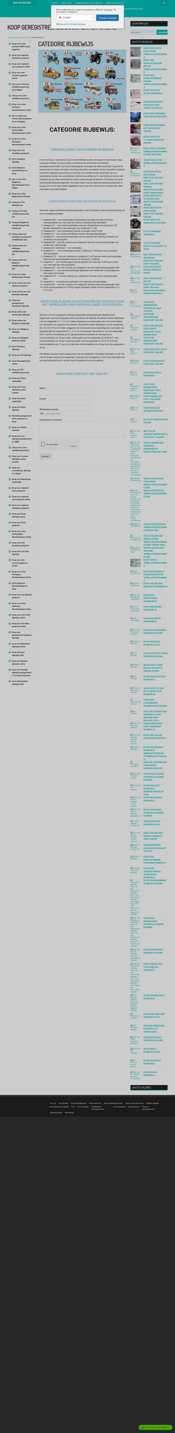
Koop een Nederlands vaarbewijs (21, 480)
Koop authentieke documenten (19, 37)
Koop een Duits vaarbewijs (18, 399)
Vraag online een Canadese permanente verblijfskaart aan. (22, 237)
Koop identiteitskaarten (79, 1103)
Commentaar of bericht (50, 420)
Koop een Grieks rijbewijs (19, 428)
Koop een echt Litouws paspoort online (19, 75)
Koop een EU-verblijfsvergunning (20, 371)
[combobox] (42, 413)
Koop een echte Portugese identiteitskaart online (21, 141)
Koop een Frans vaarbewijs (19, 379)
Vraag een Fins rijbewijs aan (18, 203)
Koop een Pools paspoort (19, 524)
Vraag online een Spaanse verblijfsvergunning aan (20, 264)
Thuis (54, 3)
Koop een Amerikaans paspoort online (153, 340)
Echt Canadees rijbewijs (18, 160)
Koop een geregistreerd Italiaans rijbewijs (22, 635)
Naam (42, 388)
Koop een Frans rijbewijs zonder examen (19, 390)
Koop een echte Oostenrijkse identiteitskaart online (21, 130)
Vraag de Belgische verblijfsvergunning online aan (20, 225)
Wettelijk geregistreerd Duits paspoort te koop (22, 418)
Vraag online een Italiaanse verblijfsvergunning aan (20, 249)
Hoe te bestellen (83, 1106)
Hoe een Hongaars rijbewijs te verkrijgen (154, 1028)
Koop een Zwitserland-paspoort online (153, 317)
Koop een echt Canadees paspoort (20, 151)
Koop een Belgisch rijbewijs (20, 330)
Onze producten (115, 3)
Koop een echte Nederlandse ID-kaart (21, 195)
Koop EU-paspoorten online (21, 362)
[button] (155, 1427)
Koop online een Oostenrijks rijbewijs (21, 313)
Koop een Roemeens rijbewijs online (21, 645)
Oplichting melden (132, 8)
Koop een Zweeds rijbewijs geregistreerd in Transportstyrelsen (21, 672)
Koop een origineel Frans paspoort (20, 489)
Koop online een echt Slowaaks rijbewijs (21, 293)
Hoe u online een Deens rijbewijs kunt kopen (153, 836)
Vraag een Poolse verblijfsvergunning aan (20, 214)
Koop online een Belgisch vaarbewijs (20, 321)
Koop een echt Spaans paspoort (22, 596)
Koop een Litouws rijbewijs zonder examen (20, 459)
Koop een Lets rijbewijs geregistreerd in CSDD (21, 439)
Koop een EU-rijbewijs (21, 355)
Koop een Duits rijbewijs (18, 408)
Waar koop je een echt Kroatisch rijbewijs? (153, 691)
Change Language (107, 17)
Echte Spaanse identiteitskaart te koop (19, 170)
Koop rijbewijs (63, 1103)
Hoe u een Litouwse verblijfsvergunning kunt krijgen (20, 87)
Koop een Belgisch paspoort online (20, 339)
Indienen (45, 456)
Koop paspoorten (95, 1103)
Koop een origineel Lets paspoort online (21, 65)
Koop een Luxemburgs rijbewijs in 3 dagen (21, 470)
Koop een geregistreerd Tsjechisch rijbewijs (20, 303)
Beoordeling (69, 1112)
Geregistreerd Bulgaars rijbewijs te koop (154, 848)
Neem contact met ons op (88, 3)
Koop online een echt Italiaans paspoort (21, 284)
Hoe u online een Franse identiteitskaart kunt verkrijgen (22, 118)
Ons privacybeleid (119, 1106)
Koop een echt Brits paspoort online (20, 625)
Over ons (66, 3)
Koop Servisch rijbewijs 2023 (18, 653)
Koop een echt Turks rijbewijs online (21, 616)
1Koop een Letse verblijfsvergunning (20, 97)
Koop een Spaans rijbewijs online (19, 662)
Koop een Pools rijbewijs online (19, 515)
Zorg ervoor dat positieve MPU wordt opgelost (21, 46)
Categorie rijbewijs (152, 1103)
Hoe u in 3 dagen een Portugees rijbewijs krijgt (155, 765)
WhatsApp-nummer (48, 409)
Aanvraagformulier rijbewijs (59, 1106)
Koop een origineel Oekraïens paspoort (20, 56)
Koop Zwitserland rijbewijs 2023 (19, 682)
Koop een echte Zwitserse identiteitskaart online (21, 107)
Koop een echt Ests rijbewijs (20, 552)
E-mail (43, 398)
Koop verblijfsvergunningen (113, 1103)
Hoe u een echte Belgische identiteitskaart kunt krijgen (21, 183)
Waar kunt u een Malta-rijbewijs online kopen (152, 668)
